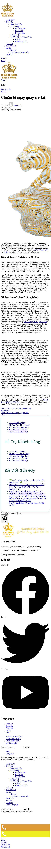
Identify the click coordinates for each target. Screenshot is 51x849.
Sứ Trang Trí (15, 35)
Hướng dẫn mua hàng (19, 425)
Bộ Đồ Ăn (19, 31)
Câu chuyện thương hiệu (19, 52)
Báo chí (13, 50)
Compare (9, 803)
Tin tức (8, 89)
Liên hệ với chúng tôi (9, 513)
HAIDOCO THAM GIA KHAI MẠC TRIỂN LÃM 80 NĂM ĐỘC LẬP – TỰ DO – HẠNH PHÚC (26, 487)
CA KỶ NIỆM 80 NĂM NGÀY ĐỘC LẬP (26, 491)
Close (3, 415)
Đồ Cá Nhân (20, 33)
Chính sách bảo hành (19, 427)
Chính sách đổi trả (18, 429)
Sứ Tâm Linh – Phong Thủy (21, 37)
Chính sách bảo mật (18, 432)
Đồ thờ (17, 39)
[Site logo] (7, 16)
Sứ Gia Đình (15, 26)
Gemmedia (17, 105)
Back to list (5, 410)
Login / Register (12, 805)
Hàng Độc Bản (16, 24)
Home (3, 89)
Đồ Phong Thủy (21, 41)
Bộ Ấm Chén (20, 29)
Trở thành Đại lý (17, 423)
